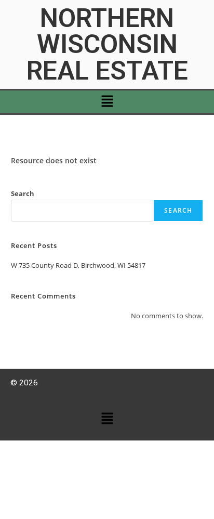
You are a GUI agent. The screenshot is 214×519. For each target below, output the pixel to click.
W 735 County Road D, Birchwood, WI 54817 (78, 265)
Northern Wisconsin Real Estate (107, 44)
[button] (107, 101)
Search (22, 193)
